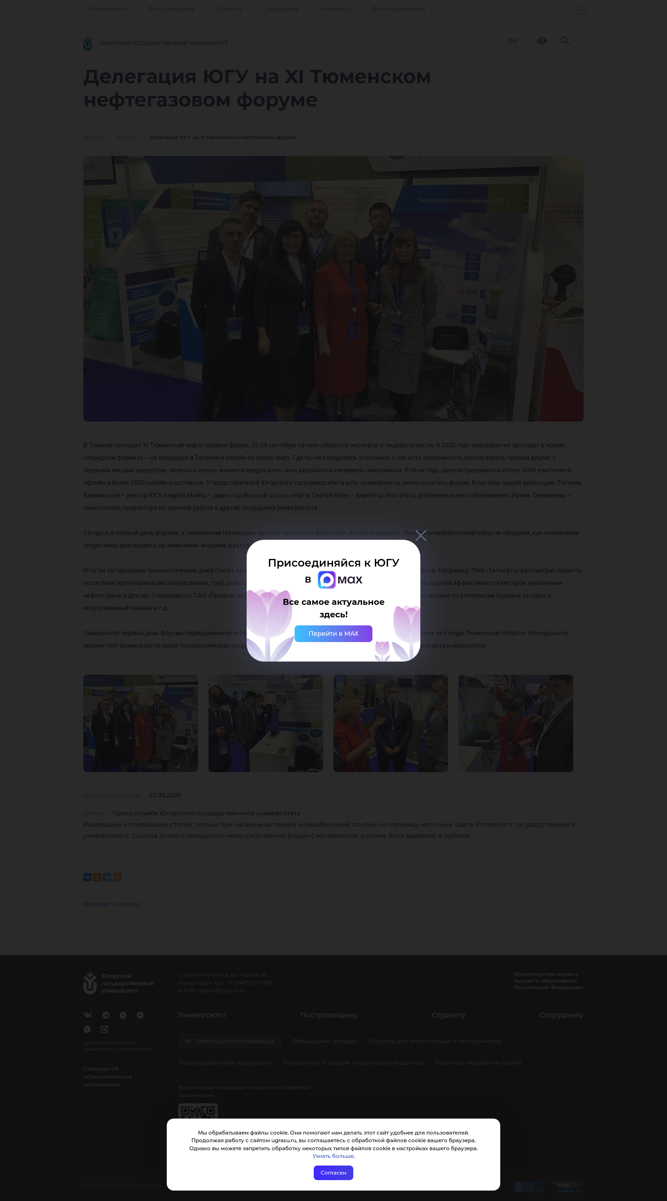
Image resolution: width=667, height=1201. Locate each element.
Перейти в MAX (333, 634)
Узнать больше (333, 1156)
